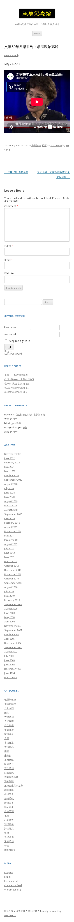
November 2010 (12, 574)
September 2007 (13, 630)
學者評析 (9, 729)
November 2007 (12, 625)
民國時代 (9, 764)
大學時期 (9, 716)
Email (8, 259)
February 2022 (12, 462)
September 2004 (13, 647)
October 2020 (11, 475)
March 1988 (10, 677)
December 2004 (12, 643)
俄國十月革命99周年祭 (16, 375)
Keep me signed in (19, 341)
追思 (6, 832)
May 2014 (9, 535)
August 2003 (10, 651)
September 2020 (13, 479)
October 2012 (11, 565)
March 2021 (10, 471)
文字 (6, 738)
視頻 (44, 145)
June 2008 (9, 613)
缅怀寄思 (9, 807)
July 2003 (9, 656)
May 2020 (9, 497)
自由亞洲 (9, 811)
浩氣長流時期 (11, 777)
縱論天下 (9, 802)
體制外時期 (10, 850)
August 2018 (10, 509)
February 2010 (12, 600)
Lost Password (13, 353)
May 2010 (9, 595)
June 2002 (9, 664)
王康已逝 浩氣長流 (16, 172)
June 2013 (9, 552)
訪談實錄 (9, 824)
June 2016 (9, 518)
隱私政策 (8, 911)
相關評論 (9, 789)
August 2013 (10, 544)
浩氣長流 (9, 772)
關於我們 (32, 911)
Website (9, 273)
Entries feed (11, 881)
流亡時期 (9, 768)
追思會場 (9, 837)
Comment (11, 206)
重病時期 (9, 841)
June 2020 (9, 492)
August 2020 (10, 484)
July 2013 (9, 548)
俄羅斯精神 (10, 704)
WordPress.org (12, 889)
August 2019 (10, 501)
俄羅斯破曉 (10, 699)
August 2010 (10, 587)
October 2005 (11, 634)
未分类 (7, 755)
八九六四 (9, 708)
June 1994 (9, 673)
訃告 (15, 418)
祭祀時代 (9, 798)
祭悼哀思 (9, 794)
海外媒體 (36, 145)
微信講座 (9, 734)
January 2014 (11, 539)
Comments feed (13, 885)
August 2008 (10, 608)
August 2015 (10, 527)
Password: (10, 334)
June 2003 (9, 660)
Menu (37, 33)
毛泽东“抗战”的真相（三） (18, 383)
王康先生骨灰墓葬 (13, 785)
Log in (7, 876)
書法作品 (9, 746)
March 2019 (10, 505)
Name (9, 245)
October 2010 (11, 578)
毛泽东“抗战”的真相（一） (18, 392)
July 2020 (9, 488)
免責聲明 (20, 911)
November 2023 (12, 454)
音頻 (6, 845)
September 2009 (13, 604)
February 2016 (12, 522)
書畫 (6, 751)
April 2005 (9, 638)
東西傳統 (9, 759)
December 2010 (12, 570)
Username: (10, 327)
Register (9, 351)
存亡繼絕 (9, 725)
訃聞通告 (9, 820)
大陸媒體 (9, 721)
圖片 (6, 712)
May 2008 (9, 617)
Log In (9, 347)
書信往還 (9, 742)
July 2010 (9, 591)
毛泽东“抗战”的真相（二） (18, 387)
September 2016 (13, 514)
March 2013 (10, 561)
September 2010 (13, 582)
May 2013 (9, 557)
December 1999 (12, 668)
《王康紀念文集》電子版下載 (30, 414)
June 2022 (9, 458)
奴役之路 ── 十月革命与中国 (19, 379)
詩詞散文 (9, 828)
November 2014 (12, 531)
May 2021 (9, 466)
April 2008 (9, 621)
